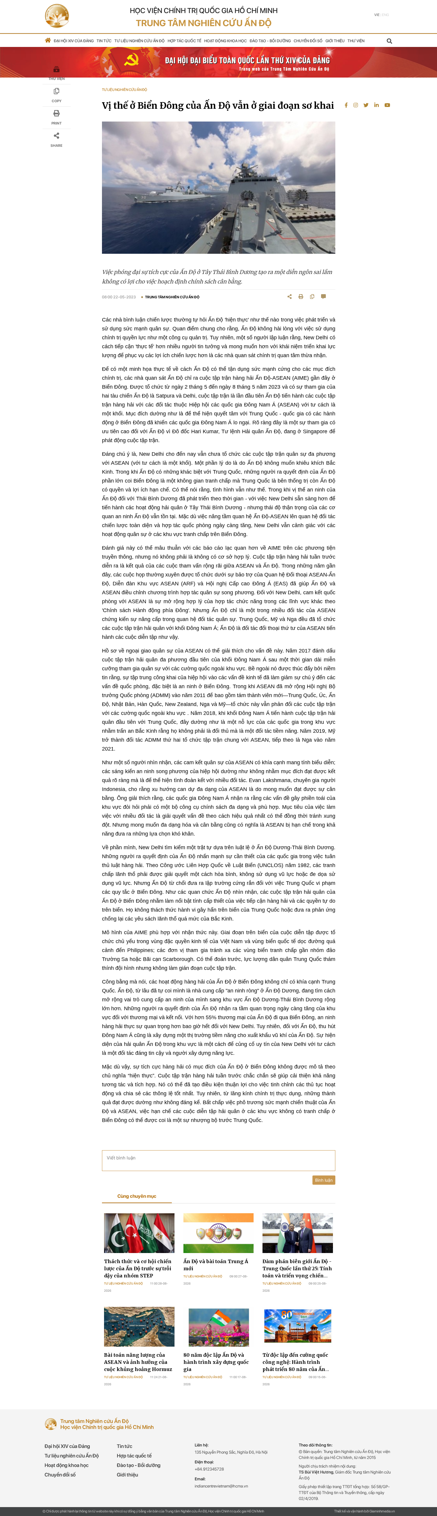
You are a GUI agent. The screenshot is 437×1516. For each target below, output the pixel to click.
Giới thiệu (335, 41)
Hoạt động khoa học (225, 41)
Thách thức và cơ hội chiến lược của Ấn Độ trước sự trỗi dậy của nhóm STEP (138, 1268)
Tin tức (104, 41)
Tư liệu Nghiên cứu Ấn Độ (123, 1283)
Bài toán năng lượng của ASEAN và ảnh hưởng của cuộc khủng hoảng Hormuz (138, 1362)
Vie (377, 15)
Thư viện (356, 41)
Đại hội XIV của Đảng (74, 41)
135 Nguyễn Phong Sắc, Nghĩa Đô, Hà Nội (231, 1452)
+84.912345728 (209, 1469)
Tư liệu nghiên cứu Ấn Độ (139, 41)
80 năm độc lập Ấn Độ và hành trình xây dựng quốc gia (216, 1362)
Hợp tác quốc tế (184, 41)
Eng (385, 15)
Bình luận (324, 1180)
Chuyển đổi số (308, 41)
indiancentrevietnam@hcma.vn (221, 1486)
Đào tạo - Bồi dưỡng (270, 41)
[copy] (312, 297)
